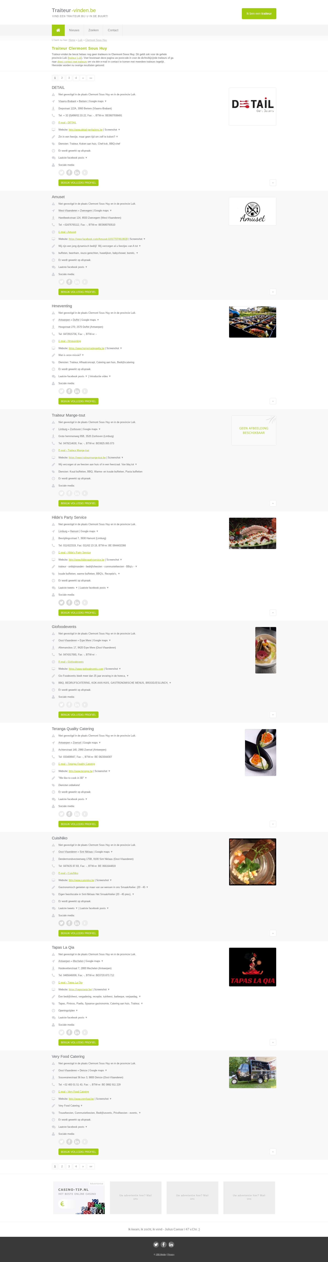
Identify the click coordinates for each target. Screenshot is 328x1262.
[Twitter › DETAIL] (61, 173)
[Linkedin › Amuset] (77, 282)
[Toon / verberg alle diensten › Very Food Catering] (116, 1113)
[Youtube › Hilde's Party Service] (85, 603)
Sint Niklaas (86, 851)
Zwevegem (86, 210)
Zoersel (77, 742)
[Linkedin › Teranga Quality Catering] (77, 814)
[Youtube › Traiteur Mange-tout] (85, 493)
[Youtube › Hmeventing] (85, 391)
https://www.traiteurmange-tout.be (87, 457)
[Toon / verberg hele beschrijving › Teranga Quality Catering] (116, 778)
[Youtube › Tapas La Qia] (85, 1032)
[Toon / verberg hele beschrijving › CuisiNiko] (116, 887)
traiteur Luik (75, 57)
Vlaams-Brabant (67, 101)
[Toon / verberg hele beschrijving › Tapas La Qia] (116, 996)
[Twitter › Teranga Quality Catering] (61, 814)
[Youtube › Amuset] (85, 282)
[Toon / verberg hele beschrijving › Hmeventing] (116, 355)
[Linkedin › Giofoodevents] (77, 705)
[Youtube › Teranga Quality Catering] (85, 814)
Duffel (76, 319)
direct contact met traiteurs (72, 61)
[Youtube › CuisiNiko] (85, 923)
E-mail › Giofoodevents (71, 661)
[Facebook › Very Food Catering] (69, 1142)
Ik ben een (259, 13)
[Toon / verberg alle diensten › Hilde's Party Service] (116, 574)
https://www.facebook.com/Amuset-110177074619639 (98, 239)
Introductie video (100, 376)
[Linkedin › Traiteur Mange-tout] (77, 493)
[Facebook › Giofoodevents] (69, 705)
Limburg (62, 429)
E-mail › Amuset (67, 232)
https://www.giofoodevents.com (86, 668)
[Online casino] (81, 1199)
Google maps (98, 101)
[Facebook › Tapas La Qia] (69, 1032)
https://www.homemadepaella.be (86, 348)
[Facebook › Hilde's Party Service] (69, 603)
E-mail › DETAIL (67, 122)
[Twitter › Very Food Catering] (61, 1142)
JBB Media (161, 1254)
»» (90, 78)
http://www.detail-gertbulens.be (85, 129)
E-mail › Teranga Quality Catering (76, 763)
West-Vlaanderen (67, 210)
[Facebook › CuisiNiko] (69, 923)
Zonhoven (75, 429)
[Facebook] (164, 1245)
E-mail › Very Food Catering (73, 1091)
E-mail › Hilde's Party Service (74, 552)
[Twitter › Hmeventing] (61, 391)
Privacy (170, 1254)
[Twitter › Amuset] (61, 282)
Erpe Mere (85, 640)
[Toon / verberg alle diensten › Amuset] (116, 253)
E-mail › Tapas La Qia (70, 982)
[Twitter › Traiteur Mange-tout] (61, 493)
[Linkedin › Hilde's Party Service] (77, 603)
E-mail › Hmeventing (69, 341)
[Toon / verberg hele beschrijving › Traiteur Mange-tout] (116, 464)
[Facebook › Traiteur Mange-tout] (69, 493)
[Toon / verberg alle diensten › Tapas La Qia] (116, 1004)
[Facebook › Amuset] (69, 282)
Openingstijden (68, 1010)
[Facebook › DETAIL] (69, 173)
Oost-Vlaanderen (67, 640)
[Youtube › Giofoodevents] (85, 705)
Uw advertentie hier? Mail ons (135, 1197)
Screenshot (112, 129)
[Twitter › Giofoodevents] (61, 705)
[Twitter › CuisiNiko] (61, 923)
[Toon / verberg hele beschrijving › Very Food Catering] (116, 1106)
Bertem (83, 101)
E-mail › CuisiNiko (68, 873)
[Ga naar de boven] (273, 182)
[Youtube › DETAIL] (85, 173)
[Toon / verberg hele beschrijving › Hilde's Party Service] (116, 566)
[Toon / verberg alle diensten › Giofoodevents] (116, 683)
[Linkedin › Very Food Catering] (77, 1142)
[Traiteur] (58, 30)
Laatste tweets (68, 587)
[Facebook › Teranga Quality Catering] (69, 814)
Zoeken (93, 30)
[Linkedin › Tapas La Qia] (77, 1032)
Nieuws (74, 30)
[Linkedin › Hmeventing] (77, 391)
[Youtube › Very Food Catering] (85, 1142)
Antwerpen (64, 319)
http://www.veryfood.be (81, 1098)
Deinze (83, 1070)
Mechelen (78, 961)
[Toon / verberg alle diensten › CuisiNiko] (116, 894)
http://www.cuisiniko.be (81, 880)
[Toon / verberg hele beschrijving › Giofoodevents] (116, 676)
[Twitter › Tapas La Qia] (61, 1032)
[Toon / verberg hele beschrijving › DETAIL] (116, 137)
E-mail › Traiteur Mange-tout (73, 450)
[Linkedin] (171, 1245)
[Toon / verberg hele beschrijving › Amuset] (116, 246)
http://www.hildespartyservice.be (86, 559)
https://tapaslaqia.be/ (80, 989)
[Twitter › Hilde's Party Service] (61, 603)
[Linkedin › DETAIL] (77, 173)
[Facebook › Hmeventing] (69, 391)
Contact (113, 30)
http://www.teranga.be (81, 771)
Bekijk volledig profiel (78, 182)
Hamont (74, 531)
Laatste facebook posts (73, 157)
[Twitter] (156, 1245)
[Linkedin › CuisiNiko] (77, 923)
